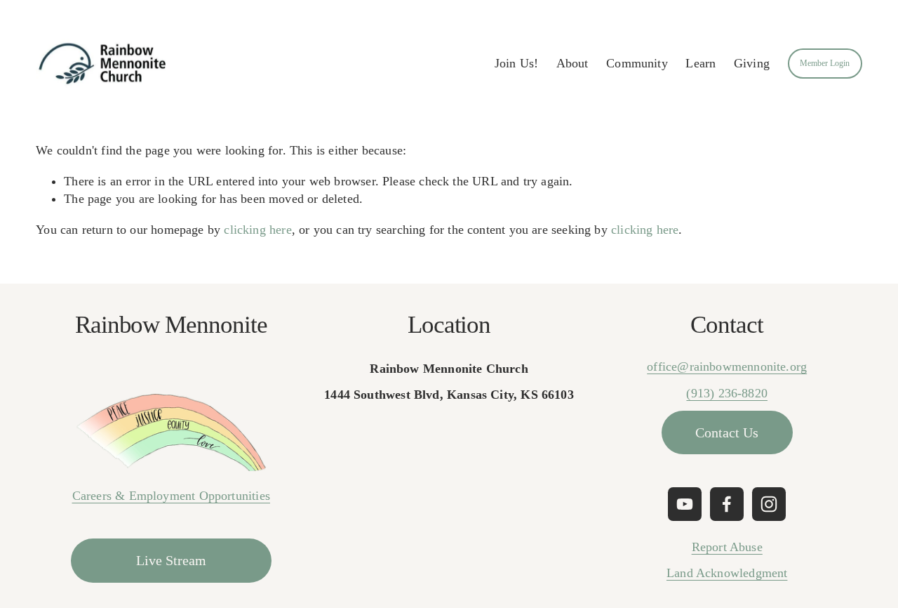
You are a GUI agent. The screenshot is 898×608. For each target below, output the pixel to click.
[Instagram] (769, 504)
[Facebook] (727, 504)
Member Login (825, 63)
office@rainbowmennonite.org (727, 366)
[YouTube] (685, 504)
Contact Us (726, 432)
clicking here (257, 230)
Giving (752, 63)
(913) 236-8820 (727, 393)
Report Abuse (727, 547)
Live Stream (171, 560)
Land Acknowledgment (726, 573)
